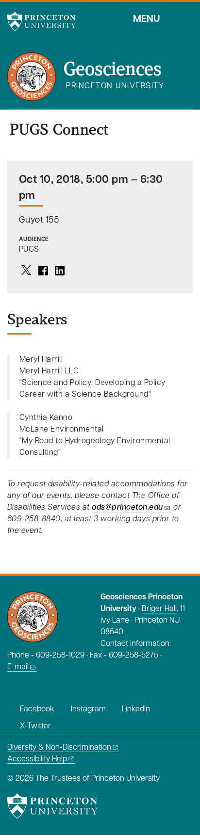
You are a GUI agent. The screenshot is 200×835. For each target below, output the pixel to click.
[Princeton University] (46, 21)
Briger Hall (159, 609)
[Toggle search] (186, 19)
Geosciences (113, 70)
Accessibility (37, 759)
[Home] (35, 80)
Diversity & (59, 748)
